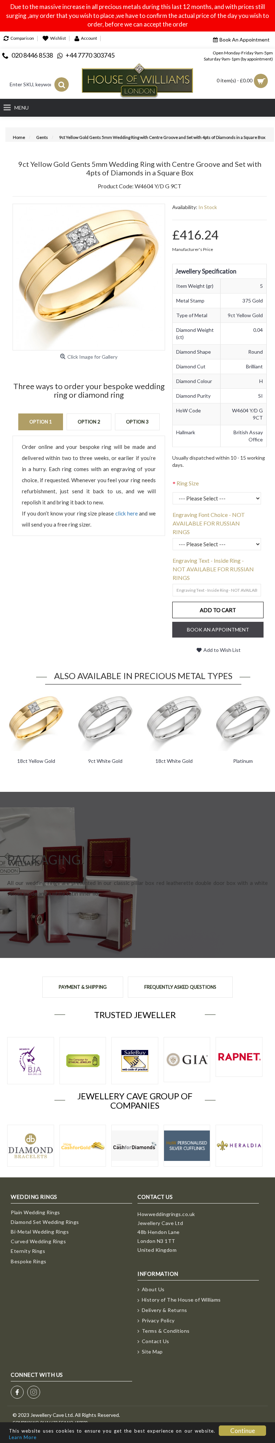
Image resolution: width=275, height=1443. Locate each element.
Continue (242, 1430)
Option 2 (89, 422)
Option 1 (40, 422)
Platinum (243, 761)
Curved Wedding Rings (38, 1241)
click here (126, 513)
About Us (153, 1289)
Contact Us (155, 1341)
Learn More (23, 1437)
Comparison (22, 38)
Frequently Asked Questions (180, 987)
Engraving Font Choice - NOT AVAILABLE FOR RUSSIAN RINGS (209, 523)
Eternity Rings (28, 1251)
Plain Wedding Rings (35, 1212)
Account (89, 38)
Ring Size (188, 483)
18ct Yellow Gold (36, 761)
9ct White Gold (105, 761)
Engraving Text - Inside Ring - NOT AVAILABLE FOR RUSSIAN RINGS (213, 569)
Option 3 (137, 422)
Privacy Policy (158, 1320)
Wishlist (58, 38)
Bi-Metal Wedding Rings (40, 1232)
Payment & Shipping (83, 987)
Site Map (152, 1351)
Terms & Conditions (166, 1331)
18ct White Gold (174, 761)
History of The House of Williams (181, 1300)
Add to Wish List (222, 650)
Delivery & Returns (164, 1310)
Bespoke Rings (29, 1261)
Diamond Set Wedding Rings (45, 1222)
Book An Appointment (244, 40)
